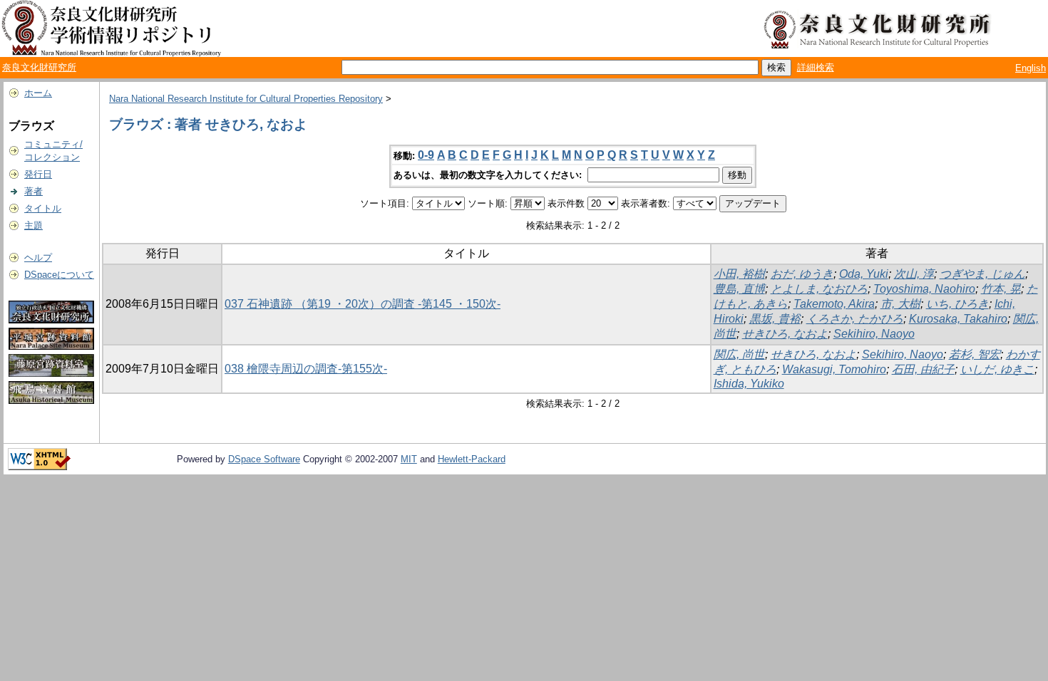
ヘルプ (38, 257)
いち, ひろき (957, 304)
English (1030, 68)
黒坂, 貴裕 (775, 319)
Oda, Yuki (863, 274)
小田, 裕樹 (739, 274)
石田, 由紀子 (923, 369)
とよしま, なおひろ (819, 289)
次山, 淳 (914, 274)
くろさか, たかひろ (854, 319)
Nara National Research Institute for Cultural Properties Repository (246, 98)
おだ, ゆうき (802, 274)
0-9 (426, 155)
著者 (33, 191)
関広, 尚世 (739, 354)
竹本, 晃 (1001, 289)
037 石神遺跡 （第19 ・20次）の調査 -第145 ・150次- (362, 304)
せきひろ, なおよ (785, 334)
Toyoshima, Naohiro (924, 289)
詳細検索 (815, 67)
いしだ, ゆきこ (997, 369)
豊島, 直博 (739, 289)
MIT (409, 459)
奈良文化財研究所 (39, 67)
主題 (33, 225)
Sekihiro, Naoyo (874, 334)
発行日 (38, 174)
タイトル (42, 208)
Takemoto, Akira (834, 304)
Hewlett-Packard (471, 459)
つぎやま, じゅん (982, 274)
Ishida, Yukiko (749, 384)
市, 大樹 (900, 304)
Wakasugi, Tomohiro (834, 369)
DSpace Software (264, 459)
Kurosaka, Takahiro (958, 319)
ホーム (38, 93)
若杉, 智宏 (974, 354)
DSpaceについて (59, 274)
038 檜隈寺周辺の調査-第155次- (306, 369)
